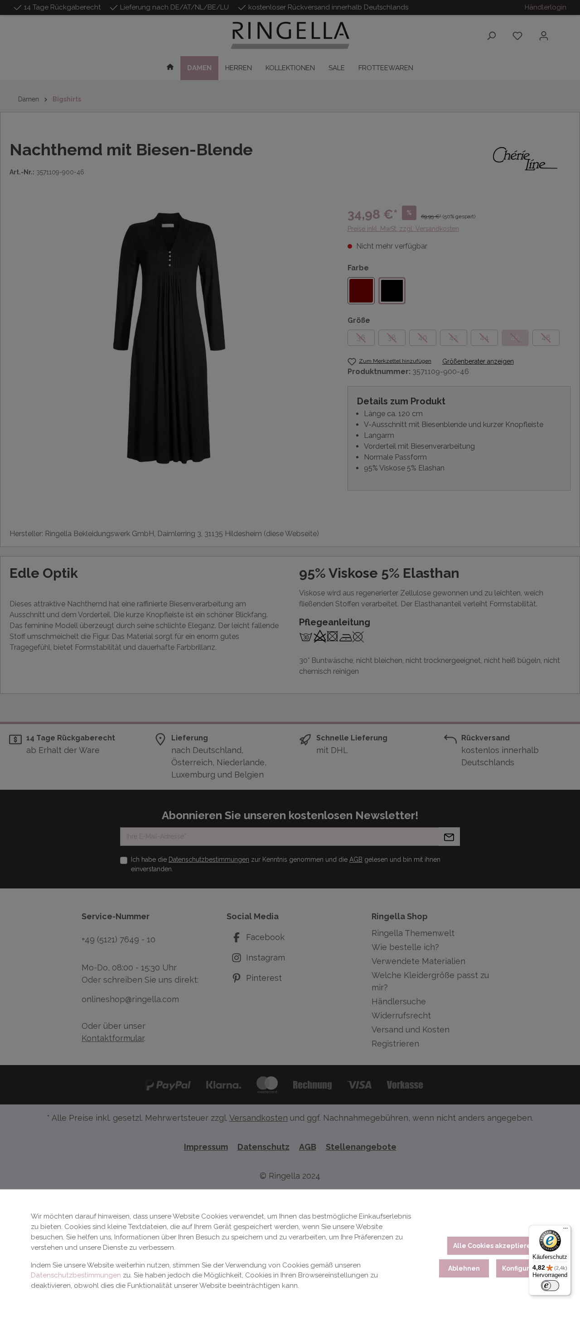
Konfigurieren (524, 1268)
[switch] (550, 1285)
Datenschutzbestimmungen (76, 1275)
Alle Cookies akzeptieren (494, 1245)
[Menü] (565, 1230)
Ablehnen (464, 1268)
